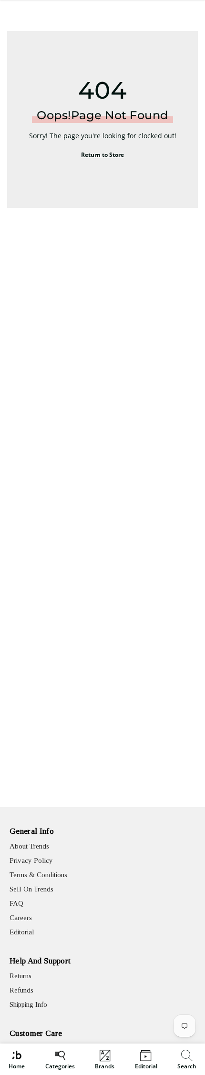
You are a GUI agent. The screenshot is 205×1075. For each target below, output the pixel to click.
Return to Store (102, 155)
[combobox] (188, 1059)
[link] (186, 1059)
